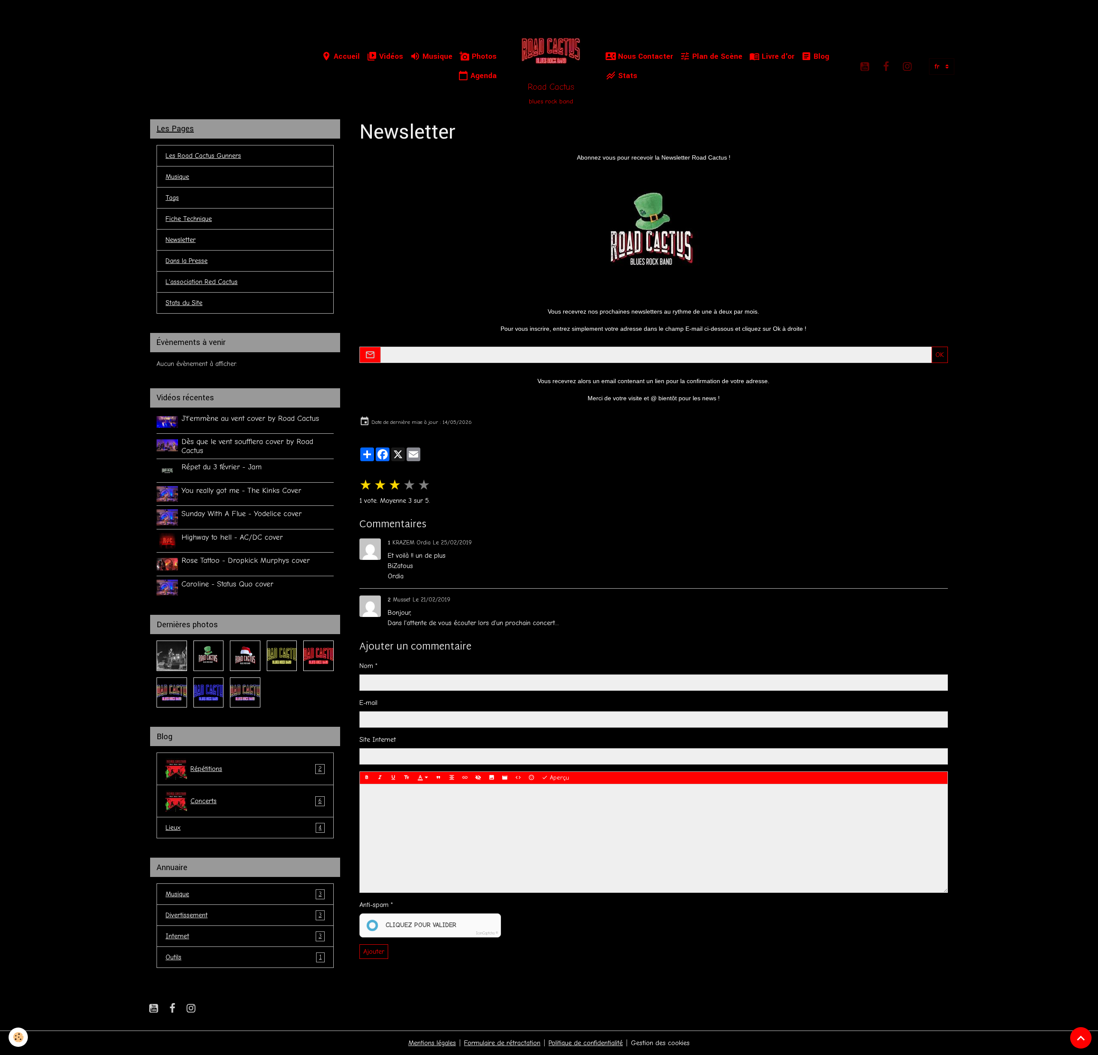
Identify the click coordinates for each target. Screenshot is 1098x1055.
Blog (820, 56)
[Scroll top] (1081, 1038)
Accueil (346, 56)
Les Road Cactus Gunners (203, 156)
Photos (483, 56)
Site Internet (377, 740)
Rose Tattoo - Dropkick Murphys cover (245, 560)
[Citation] (438, 778)
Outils (244, 957)
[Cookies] (18, 1037)
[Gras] (367, 778)
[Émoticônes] (531, 778)
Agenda (482, 75)
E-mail (368, 703)
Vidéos (390, 56)
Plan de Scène (716, 56)
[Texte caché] (478, 778)
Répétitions (256, 769)
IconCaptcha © (487, 933)
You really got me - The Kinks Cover (241, 490)
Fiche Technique (189, 219)
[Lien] (465, 778)
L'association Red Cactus (202, 282)
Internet (244, 936)
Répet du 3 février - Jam (221, 467)
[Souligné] (393, 778)
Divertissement (244, 915)
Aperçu (558, 777)
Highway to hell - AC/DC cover (232, 537)
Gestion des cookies (660, 1043)
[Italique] (380, 778)
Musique (436, 56)
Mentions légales (432, 1043)
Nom (366, 666)
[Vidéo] (505, 778)
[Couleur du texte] (422, 778)
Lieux (244, 827)
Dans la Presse (187, 261)
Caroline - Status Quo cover (227, 584)
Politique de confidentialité (586, 1043)
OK (939, 355)
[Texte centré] (452, 778)
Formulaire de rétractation (502, 1043)
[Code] (518, 778)
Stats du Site (184, 303)
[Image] (491, 778)
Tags (172, 198)
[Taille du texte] (406, 778)
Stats (626, 75)
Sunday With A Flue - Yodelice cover (241, 513)
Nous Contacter (644, 56)
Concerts (256, 801)
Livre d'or (777, 56)
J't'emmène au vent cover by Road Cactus (250, 418)
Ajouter (373, 951)
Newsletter (181, 240)
